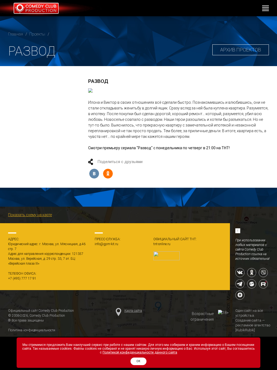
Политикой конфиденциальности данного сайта (140, 352)
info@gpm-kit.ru (106, 244)
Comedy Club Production (38, 9)
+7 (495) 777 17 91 (22, 278)
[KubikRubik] (245, 330)
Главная (15, 34)
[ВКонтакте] (94, 173)
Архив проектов (240, 50)
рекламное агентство (252, 325)
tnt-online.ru (161, 244)
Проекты (37, 34)
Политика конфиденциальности (31, 330)
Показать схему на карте (30, 215)
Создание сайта (248, 320)
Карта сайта (133, 311)
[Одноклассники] (108, 173)
